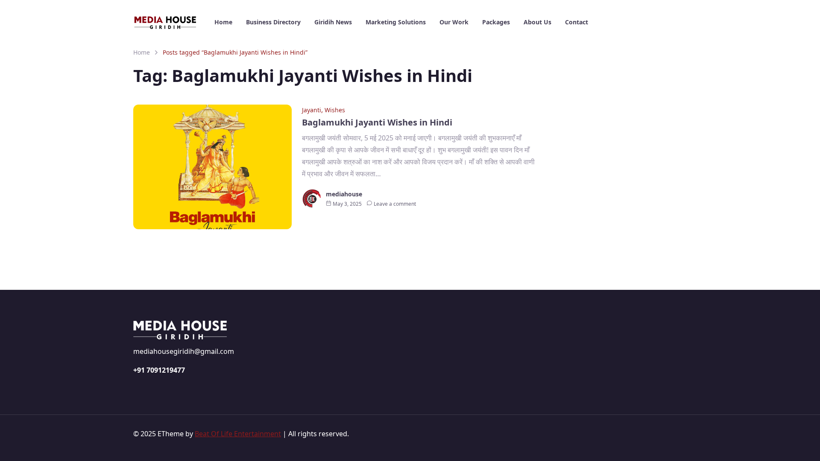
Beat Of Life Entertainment (238, 433)
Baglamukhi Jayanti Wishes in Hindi (377, 122)
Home (141, 52)
